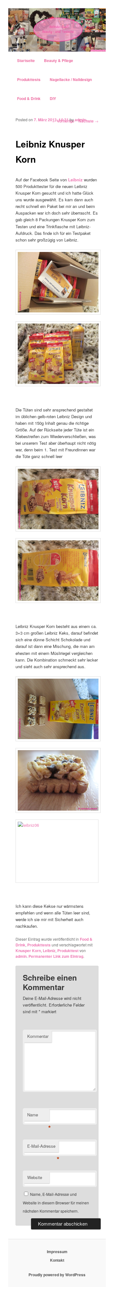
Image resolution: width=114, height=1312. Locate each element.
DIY (53, 98)
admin (80, 119)
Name (38, 1116)
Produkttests (29, 79)
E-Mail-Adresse (43, 1147)
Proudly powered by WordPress (57, 1274)
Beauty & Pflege (58, 60)
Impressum (57, 1251)
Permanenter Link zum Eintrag (55, 956)
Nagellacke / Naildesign (71, 79)
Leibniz (75, 180)
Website (34, 1177)
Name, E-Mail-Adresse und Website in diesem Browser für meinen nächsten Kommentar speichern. (56, 1202)
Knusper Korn (28, 950)
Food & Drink (29, 98)
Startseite (26, 60)
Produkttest (68, 950)
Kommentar (37, 1036)
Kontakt (57, 1260)
